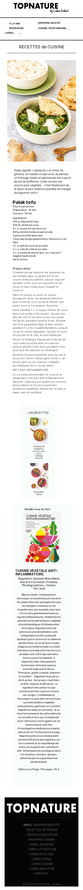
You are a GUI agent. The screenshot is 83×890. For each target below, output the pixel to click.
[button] (53, 28)
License (56, 884)
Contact (41, 873)
